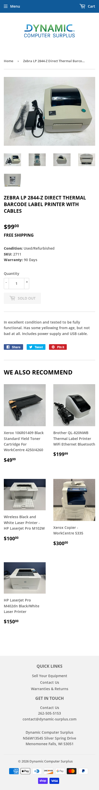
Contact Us (49, 682)
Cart (91, 6)
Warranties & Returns (49, 688)
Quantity (11, 273)
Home (8, 61)
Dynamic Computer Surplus (51, 761)
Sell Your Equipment (49, 675)
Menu (15, 6)
